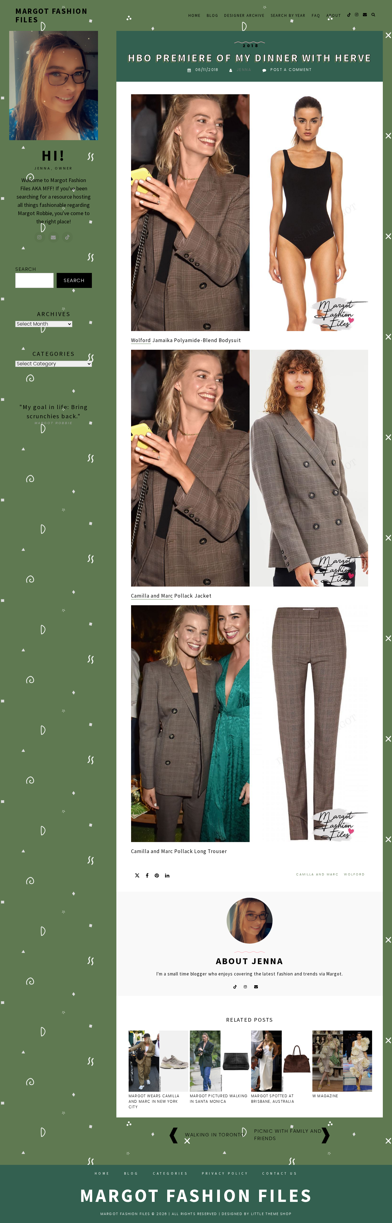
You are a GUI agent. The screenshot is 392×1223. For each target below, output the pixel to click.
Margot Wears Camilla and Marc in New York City (154, 1101)
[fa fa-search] (373, 14)
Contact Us (279, 1173)
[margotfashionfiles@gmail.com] (53, 237)
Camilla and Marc (152, 595)
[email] (365, 14)
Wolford (141, 340)
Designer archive (244, 15)
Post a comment (291, 70)
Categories (170, 1173)
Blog (212, 15)
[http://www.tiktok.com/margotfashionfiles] (67, 237)
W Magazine (325, 1096)
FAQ (316, 15)
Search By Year (288, 15)
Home (194, 15)
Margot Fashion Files (51, 15)
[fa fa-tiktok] (349, 14)
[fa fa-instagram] (357, 14)
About (333, 15)
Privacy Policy (225, 1173)
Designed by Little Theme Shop (257, 1214)
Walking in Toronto (215, 1134)
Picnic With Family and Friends (288, 1135)
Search (25, 269)
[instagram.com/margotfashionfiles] (39, 237)
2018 (251, 46)
